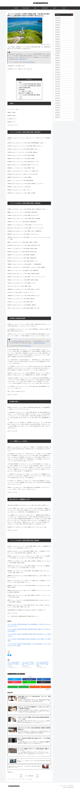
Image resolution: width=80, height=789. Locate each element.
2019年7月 (57, 29)
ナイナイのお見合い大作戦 (12, 673)
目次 (27, 79)
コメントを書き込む (29, 775)
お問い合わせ (71, 785)
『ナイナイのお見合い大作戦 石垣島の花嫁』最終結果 (29, 94)
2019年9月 (57, 25)
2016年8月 (57, 110)
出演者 (20, 82)
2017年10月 (57, 77)
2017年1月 (57, 98)
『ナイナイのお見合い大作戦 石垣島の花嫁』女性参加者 (30, 85)
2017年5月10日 (31, 62)
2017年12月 (57, 72)
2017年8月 (57, 81)
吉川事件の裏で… (22, 89)
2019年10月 (57, 22)
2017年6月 (57, 86)
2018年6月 (57, 60)
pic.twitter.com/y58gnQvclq (39, 342)
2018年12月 (57, 46)
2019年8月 (57, 27)
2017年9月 (57, 79)
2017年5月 (57, 88)
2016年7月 (57, 112)
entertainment (23, 673)
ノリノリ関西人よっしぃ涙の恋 (25, 91)
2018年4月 (57, 65)
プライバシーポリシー (63, 785)
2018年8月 (57, 55)
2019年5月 (57, 34)
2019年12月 (57, 17)
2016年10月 (57, 105)
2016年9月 (57, 107)
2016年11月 (57, 103)
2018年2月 (57, 67)
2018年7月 (57, 58)
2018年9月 (57, 53)
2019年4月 (57, 36)
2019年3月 (57, 39)
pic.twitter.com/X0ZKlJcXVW (20, 59)
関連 (21, 98)
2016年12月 (57, 100)
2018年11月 (57, 48)
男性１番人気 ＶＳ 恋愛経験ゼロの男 (26, 93)
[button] (44, 682)
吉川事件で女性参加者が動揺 (24, 87)
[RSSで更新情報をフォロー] (40, 687)
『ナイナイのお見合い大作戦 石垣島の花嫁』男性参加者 (30, 83)
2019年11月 (57, 20)
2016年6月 (57, 114)
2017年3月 (57, 93)
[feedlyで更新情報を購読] (18, 687)
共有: (21, 96)
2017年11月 (57, 74)
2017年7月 (57, 84)
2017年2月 (57, 95)
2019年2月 (57, 41)
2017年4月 (57, 91)
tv (18, 673)
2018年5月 (57, 62)
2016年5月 (57, 117)
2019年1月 (57, 43)
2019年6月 (57, 32)
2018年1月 (57, 69)
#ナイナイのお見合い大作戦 (14, 341)
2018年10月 (57, 51)
